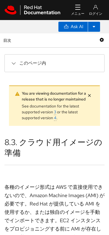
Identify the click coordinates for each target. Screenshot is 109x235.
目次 (8, 40)
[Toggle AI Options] (94, 27)
